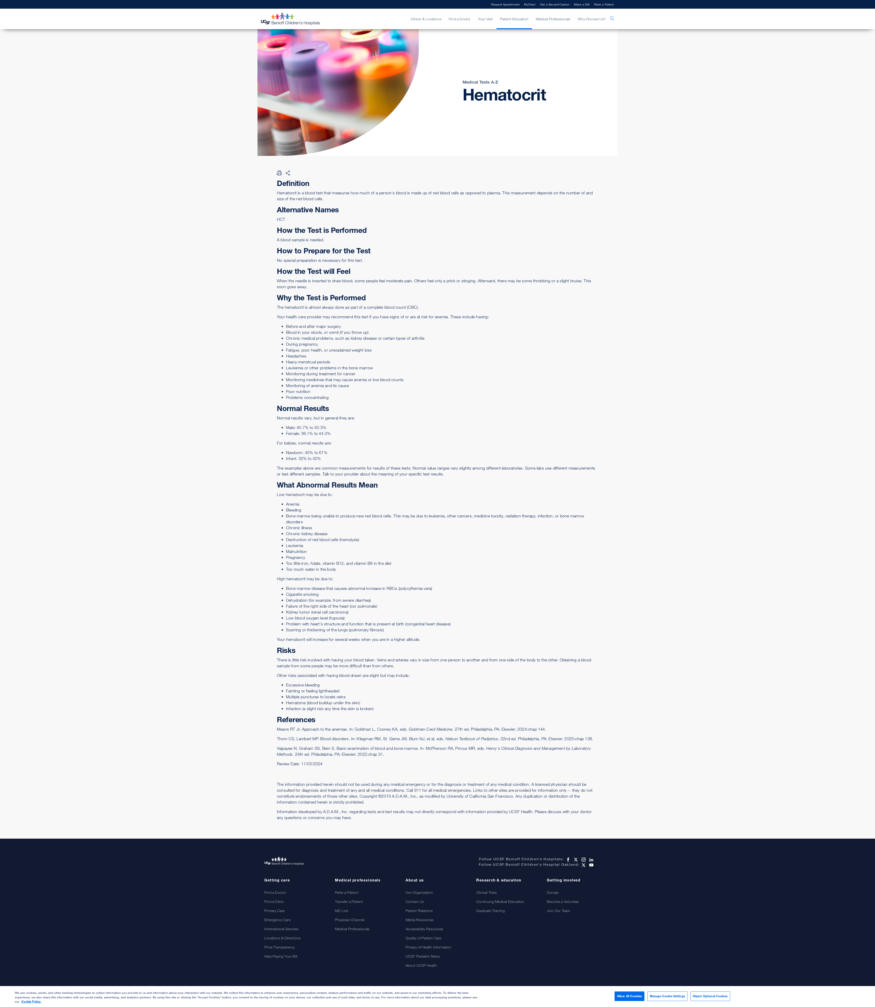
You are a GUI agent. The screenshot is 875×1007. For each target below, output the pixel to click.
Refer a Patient (604, 4)
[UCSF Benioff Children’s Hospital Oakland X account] (583, 865)
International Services (281, 929)
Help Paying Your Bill (280, 956)
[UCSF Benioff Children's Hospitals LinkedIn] (591, 859)
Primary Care (274, 911)
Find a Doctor (275, 892)
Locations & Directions (282, 938)
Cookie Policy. (31, 1001)
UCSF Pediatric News (423, 956)
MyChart (529, 4)
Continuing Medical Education (500, 901)
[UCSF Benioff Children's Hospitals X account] (575, 859)
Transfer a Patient (349, 901)
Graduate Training (490, 911)
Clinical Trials (486, 892)
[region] (437, 996)
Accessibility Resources (424, 929)
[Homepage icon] (295, 19)
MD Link (341, 911)
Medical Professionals (352, 929)
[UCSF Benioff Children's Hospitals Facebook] (567, 859)
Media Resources (419, 920)
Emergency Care (277, 920)
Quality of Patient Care (423, 938)
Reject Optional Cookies (710, 996)
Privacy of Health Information (428, 947)
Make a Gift (581, 4)
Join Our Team (558, 911)
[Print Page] (279, 172)
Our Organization (419, 892)
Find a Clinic (274, 901)
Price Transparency (279, 947)
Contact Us (415, 901)
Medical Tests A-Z (480, 82)
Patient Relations (419, 911)
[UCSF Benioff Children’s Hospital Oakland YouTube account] (591, 865)
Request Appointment (505, 4)
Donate (552, 892)
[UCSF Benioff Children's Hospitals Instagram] (583, 859)
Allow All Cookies (629, 996)
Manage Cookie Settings (667, 996)
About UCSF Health (421, 965)
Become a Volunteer (563, 901)
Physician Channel (349, 920)
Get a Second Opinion (554, 4)
